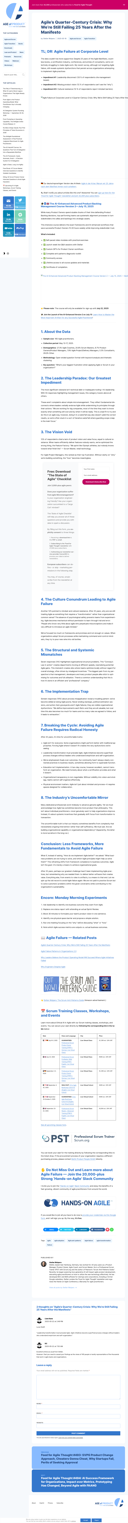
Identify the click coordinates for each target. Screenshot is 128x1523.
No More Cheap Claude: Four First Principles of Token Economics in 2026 (14, 130)
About (34, 1503)
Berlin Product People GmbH (84, 1159)
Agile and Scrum (10, 39)
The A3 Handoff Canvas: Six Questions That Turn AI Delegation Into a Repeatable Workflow (14, 149)
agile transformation (104, 1240)
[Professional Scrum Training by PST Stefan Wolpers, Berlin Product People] (78, 1139)
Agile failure (89, 1240)
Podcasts (7, 56)
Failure (49, 1245)
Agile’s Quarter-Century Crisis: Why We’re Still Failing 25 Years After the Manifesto (75, 945)
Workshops (8, 65)
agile (49, 1240)
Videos (6, 61)
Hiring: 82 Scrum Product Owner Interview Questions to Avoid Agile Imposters (14, 179)
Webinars (15, 61)
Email (39, 1413)
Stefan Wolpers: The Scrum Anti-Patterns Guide (64, 1000)
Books (20, 43)
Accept (85, 1520)
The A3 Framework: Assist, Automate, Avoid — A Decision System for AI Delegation (13, 158)
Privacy (50, 1503)
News (22, 52)
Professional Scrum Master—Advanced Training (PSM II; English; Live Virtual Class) (68, 1113)
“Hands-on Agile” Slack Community (74, 1186)
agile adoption (59, 1240)
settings (73, 1521)
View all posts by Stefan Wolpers (62, 1287)
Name (39, 1403)
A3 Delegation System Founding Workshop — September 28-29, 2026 (13, 113)
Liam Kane (49, 1319)
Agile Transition (9, 43)
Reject (97, 1520)
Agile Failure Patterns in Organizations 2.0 (58, 951)
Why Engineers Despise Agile (53, 967)
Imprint (42, 1503)
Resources (17, 56)
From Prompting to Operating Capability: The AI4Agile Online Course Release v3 (13, 121)
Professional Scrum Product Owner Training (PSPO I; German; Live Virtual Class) (68, 1047)
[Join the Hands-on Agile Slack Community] (78, 1202)
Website (39, 1423)
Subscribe (60, 1503)
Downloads (8, 48)
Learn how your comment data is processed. (70, 1437)
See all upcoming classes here (53, 1125)
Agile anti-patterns (74, 1240)
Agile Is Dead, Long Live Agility (13, 164)
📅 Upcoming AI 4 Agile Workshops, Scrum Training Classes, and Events (12, 188)
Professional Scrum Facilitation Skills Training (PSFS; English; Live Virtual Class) (68, 1061)
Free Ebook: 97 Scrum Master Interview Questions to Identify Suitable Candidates (13, 171)
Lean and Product (10, 52)
